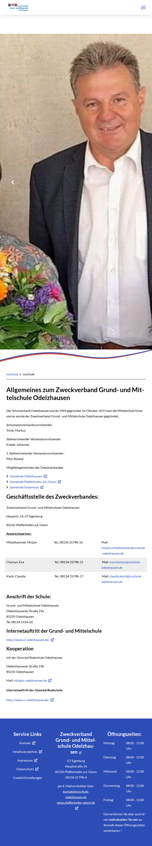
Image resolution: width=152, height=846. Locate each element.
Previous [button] (13, 182)
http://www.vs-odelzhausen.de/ (27, 640)
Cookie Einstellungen (27, 777)
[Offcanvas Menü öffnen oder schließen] (143, 7)
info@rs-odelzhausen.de (30, 680)
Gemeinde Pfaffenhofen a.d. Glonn (33, 481)
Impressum (25, 760)
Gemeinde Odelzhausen (26, 476)
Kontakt (25, 743)
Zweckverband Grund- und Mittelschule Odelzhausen (76, 743)
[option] (76, 245)
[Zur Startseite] (17, 8)
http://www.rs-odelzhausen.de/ (27, 700)
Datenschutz (25, 769)
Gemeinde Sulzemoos (24, 487)
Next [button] (139, 182)
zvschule (12, 374)
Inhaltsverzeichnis (25, 751)
